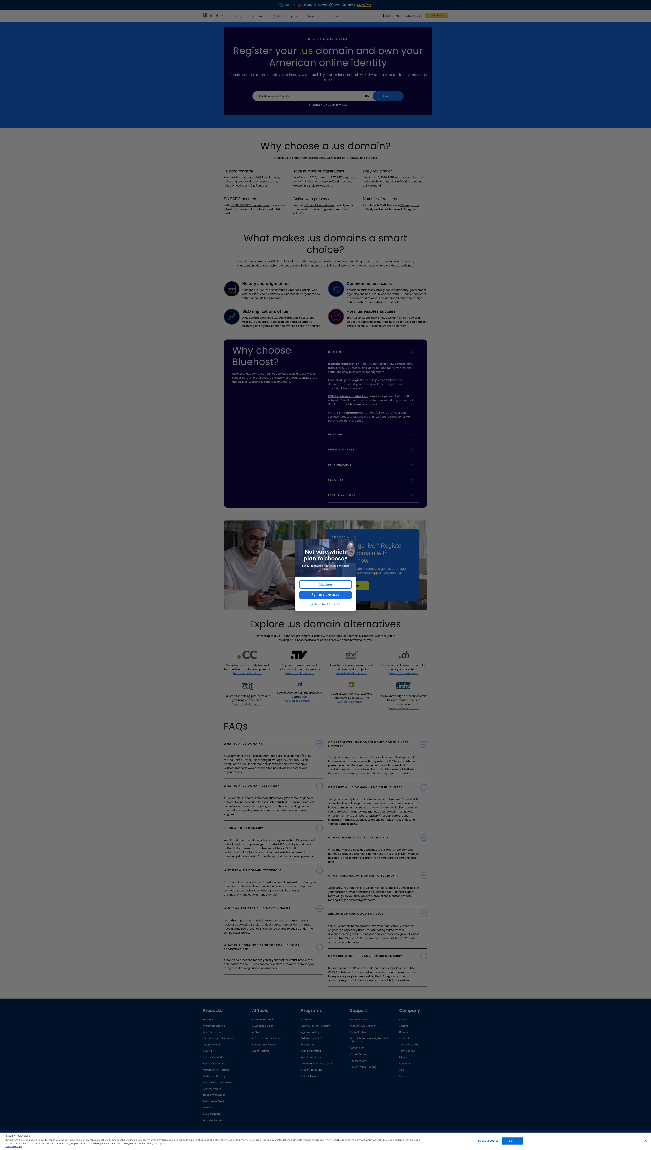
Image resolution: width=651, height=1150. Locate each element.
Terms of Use (52, 1140)
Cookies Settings (488, 1141)
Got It (512, 1141)
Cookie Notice (13, 1146)
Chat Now (325, 584)
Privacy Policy (101, 1143)
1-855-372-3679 (328, 595)
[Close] (645, 1140)
